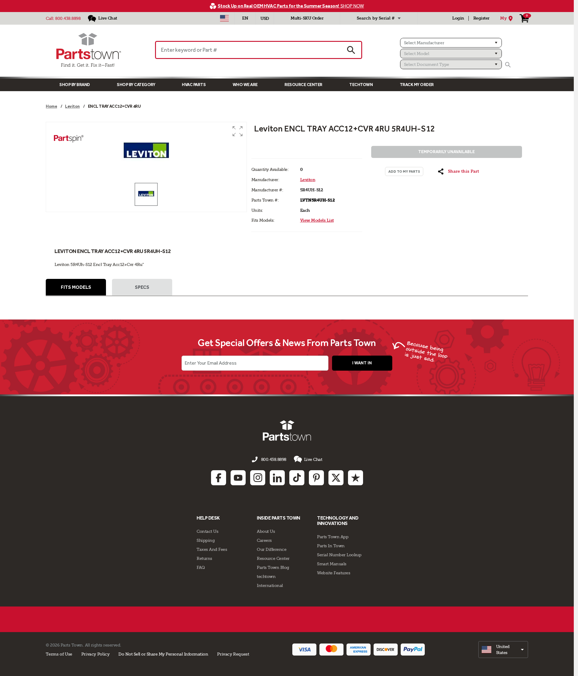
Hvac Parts (194, 84)
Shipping (206, 540)
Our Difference (271, 549)
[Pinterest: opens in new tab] (316, 477)
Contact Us (207, 531)
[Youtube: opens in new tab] (238, 477)
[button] (237, 131)
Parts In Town (331, 545)
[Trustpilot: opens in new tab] (355, 477)
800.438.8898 (67, 18)
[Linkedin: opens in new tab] (277, 477)
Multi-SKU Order (307, 18)
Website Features (333, 572)
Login (458, 18)
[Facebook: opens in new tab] (218, 477)
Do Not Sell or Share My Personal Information (163, 654)
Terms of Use (59, 654)
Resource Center (303, 84)
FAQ (201, 567)
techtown (266, 576)
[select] (503, 649)
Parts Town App (332, 536)
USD (264, 18)
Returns (204, 558)
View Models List (317, 220)
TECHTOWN (361, 84)
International (270, 585)
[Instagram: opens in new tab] (257, 477)
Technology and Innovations (337, 520)
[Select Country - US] (224, 18)
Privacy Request (233, 654)
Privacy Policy (95, 654)
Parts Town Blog (273, 567)
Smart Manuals (331, 563)
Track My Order (417, 84)
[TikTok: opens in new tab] (296, 477)
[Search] (507, 64)
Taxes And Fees (212, 549)
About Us (266, 531)
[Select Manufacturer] (451, 43)
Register (481, 18)
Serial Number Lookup (339, 554)
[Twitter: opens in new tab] (335, 477)
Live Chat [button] (313, 459)
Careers (264, 540)
